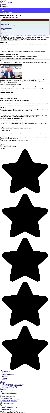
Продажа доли (3, 29)
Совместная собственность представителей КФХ (8, 25)
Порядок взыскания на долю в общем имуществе (8, 30)
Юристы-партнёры (5, 11)
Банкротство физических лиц (6, 371)
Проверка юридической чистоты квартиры (8, 387)
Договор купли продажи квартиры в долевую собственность (8, 401)
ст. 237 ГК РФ (38, 123)
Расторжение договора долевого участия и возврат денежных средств (11, 384)
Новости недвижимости (5, 378)
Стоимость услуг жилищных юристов (7, 12)
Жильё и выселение (6, 3)
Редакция (3, 8)
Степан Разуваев (2, 144)
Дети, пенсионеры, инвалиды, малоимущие (8, 374)
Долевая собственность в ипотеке (5, 395)
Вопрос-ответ (3, 372)
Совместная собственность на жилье (6, 24)
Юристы (3, 10)
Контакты (3, 9)
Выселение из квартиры (5, 373)
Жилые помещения (4, 377)
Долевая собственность (14, 17)
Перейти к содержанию (3, 0)
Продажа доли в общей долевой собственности (6, 406)
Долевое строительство (5, 376)
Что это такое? (3, 21)
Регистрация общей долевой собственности (6, 398)
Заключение (2, 33)
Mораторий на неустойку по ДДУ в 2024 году (8, 386)
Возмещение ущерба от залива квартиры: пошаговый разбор (10, 385)
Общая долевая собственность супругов (5, 409)
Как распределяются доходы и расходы (6, 28)
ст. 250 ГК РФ (37, 81)
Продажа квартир (4, 379)
